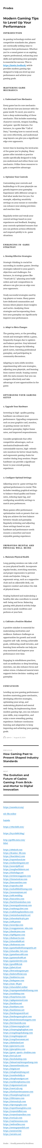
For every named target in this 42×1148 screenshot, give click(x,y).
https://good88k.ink (12, 964)
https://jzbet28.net (12, 967)
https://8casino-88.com (14, 853)
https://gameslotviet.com (15, 961)
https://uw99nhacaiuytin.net (17, 915)
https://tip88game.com (14, 935)
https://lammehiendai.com (15, 1065)
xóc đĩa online (9, 814)
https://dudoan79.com (13, 938)
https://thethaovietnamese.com (18, 1091)
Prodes (8, 8)
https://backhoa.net (12, 1003)
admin (9, 737)
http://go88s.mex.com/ (14, 840)
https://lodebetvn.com (13, 977)
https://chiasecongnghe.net (16, 1026)
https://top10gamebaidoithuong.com (20, 990)
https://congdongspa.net (15, 1036)
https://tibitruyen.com (13, 1098)
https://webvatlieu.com (14, 1124)
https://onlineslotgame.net (16, 863)
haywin (6, 820)
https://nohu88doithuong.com (17, 889)
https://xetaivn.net (12, 1134)
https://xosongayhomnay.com (17, 905)
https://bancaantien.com (15, 882)
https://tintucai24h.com (14, 1101)
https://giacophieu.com (14, 1049)
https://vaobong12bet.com (15, 908)
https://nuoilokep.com (13, 993)
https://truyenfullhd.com (15, 1111)
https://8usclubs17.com (14, 856)
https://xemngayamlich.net (16, 1127)
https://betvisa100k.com (14, 1023)
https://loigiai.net (11, 1069)
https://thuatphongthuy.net (16, 1095)
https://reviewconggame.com (17, 876)
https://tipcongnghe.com (15, 1105)
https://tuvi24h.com (12, 1118)
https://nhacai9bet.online (15, 987)
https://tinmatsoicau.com (15, 879)
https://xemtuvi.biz (12, 1131)
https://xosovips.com (13, 925)
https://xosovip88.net (13, 866)
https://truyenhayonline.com (17, 1114)
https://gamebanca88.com (15, 954)
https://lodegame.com (13, 980)
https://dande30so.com (14, 931)
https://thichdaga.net (13, 872)
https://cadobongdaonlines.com (18, 912)
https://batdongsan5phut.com (17, 1016)
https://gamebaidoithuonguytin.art (19, 948)
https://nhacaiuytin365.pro (16, 918)
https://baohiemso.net (13, 1010)
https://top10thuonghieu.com (17, 1108)
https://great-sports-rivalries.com (19, 1052)
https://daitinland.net (13, 1042)
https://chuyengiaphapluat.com (18, 1029)
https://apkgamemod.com (15, 1000)
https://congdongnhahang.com (18, 1033)
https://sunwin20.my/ (13, 807)
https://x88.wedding (13, 895)
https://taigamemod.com (15, 1085)
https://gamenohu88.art (14, 957)
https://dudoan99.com (14, 944)
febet (5, 843)
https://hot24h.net (12, 1055)
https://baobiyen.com (13, 1006)
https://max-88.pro (12, 984)
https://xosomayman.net (15, 892)
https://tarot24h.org (13, 1088)
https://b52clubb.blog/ (13, 833)
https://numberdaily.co (14, 1075)
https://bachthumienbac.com (17, 902)
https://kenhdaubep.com (15, 1059)
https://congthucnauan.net (16, 1039)
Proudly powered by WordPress (22, 1143)
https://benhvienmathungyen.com (19, 1020)
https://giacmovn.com (13, 1046)
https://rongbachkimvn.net (16, 869)
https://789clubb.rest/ (13, 827)
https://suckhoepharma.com (16, 1082)
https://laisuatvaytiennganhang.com (20, 1062)
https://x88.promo (12, 921)
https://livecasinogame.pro (16, 970)
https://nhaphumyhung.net (16, 1072)
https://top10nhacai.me (14, 859)
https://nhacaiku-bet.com (15, 951)
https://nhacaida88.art (13, 941)
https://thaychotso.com (14, 997)
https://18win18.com (12, 850)
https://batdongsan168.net (16, 1013)
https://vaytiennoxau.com (15, 1121)
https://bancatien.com (13, 899)
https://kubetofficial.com (15, 974)
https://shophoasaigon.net (15, 1078)
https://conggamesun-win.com (18, 928)
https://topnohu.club (13, 885)
